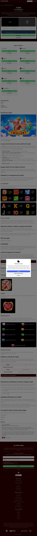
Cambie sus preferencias (18, 273)
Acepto (18, 271)
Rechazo (18, 275)
